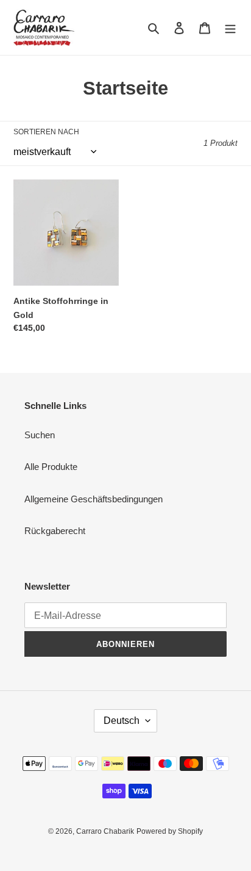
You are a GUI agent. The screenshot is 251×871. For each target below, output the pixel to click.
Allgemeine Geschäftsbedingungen (93, 499)
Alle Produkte (50, 466)
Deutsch (122, 720)
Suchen (39, 435)
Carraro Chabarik (105, 831)
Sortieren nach (46, 132)
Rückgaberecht (54, 531)
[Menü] (230, 28)
